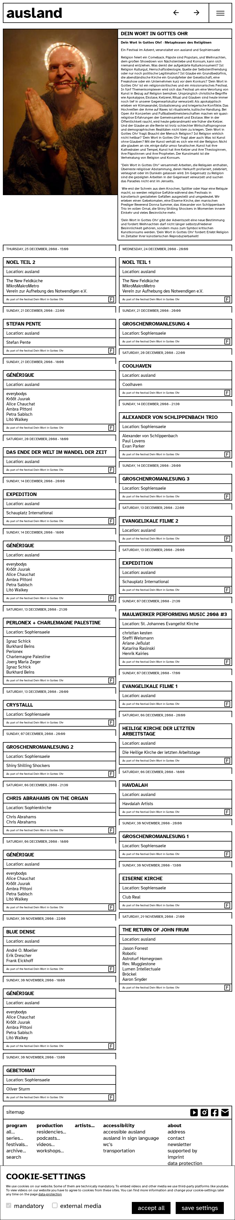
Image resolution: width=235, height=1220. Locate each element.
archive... (16, 1151)
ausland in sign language (131, 1138)
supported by (182, 1151)
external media (80, 1206)
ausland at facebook (214, 1112)
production (50, 1125)
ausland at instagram (204, 1112)
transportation (119, 1151)
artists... (85, 1125)
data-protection (50, 1194)
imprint (176, 1157)
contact (176, 1138)
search (13, 1157)
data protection (185, 1163)
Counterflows (176, 12)
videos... (46, 1144)
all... (10, 1132)
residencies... (51, 1132)
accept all (151, 1208)
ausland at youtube (194, 1112)
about (174, 1125)
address (176, 1132)
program (16, 1125)
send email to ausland (225, 1112)
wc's (107, 1144)
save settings (200, 1208)
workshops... (50, 1151)
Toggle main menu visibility (220, 13)
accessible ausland (124, 1132)
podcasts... (48, 1138)
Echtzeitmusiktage (196, 12)
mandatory (29, 1206)
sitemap (15, 1112)
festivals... (17, 1144)
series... (14, 1138)
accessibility (118, 1125)
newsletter (179, 1144)
